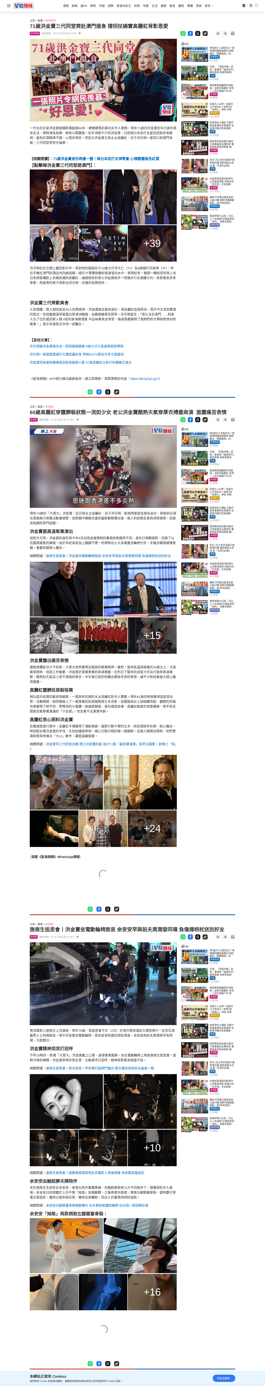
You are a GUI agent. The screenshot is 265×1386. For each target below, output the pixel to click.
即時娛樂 (51, 20)
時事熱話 (214, 57)
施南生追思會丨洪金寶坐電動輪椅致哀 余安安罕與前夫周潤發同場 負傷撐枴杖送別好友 (108, 556)
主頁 (32, 20)
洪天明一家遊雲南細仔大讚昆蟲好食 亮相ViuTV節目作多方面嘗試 (77, 354)
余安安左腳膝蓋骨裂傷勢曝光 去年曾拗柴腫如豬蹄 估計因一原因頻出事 (97, 1205)
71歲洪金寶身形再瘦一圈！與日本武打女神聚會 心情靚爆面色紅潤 (106, 159)
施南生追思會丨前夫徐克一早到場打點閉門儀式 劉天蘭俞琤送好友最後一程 (100, 1068)
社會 (212, 76)
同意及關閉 (223, 1378)
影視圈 (213, 94)
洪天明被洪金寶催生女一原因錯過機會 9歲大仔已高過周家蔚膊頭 (76, 346)
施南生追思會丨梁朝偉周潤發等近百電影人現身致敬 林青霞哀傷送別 (95, 1173)
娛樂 (40, 20)
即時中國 (214, 225)
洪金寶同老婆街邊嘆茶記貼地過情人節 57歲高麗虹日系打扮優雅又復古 (81, 362)
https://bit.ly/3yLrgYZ (145, 379)
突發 (212, 132)
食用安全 (214, 113)
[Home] (23, 5)
